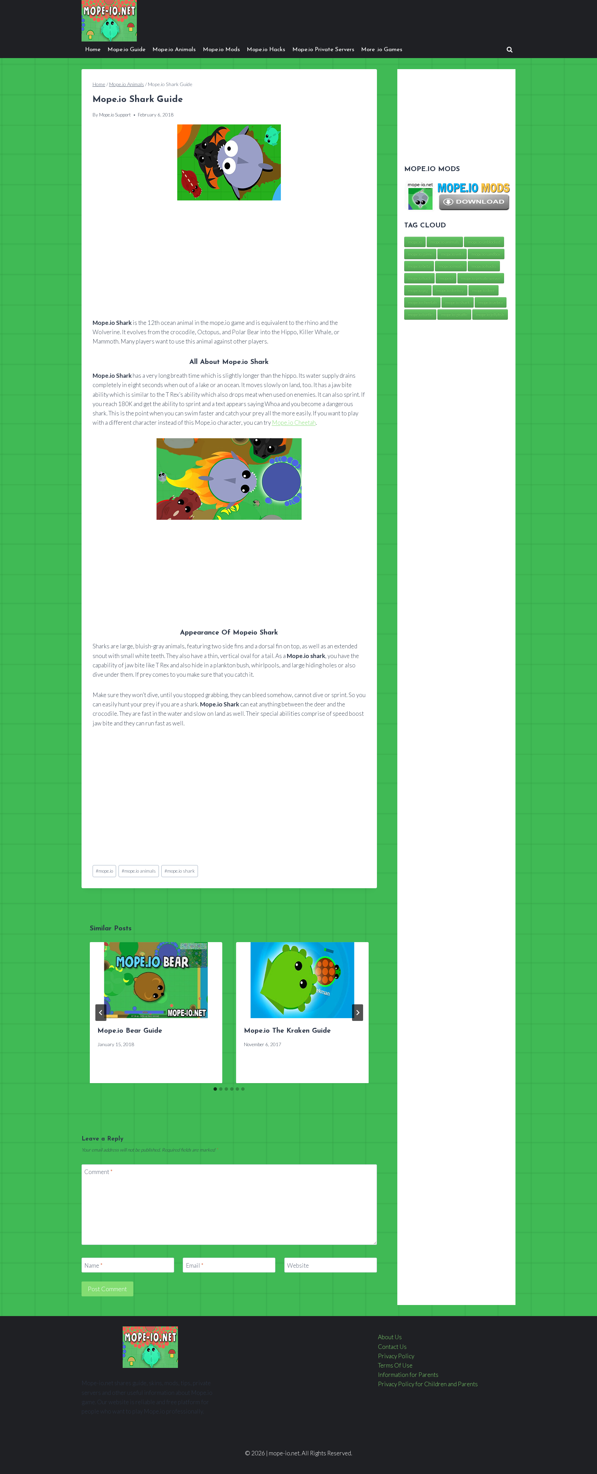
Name (93, 1265)
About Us (390, 1337)
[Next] (357, 1012)
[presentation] (156, 980)
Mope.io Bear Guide (129, 1030)
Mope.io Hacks (266, 50)
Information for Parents (408, 1374)
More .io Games (381, 50)
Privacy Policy (396, 1356)
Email (194, 1265)
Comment (98, 1171)
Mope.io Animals (174, 50)
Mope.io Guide (126, 50)
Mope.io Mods (221, 50)
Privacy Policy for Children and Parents (428, 1384)
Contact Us (392, 1346)
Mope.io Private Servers (323, 50)
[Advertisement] (229, 260)
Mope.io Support (115, 115)
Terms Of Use (395, 1365)
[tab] (215, 1089)
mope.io (104, 871)
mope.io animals (139, 871)
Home (93, 50)
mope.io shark (179, 871)
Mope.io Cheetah (294, 422)
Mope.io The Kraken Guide (287, 1030)
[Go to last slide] (100, 1012)
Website (298, 1265)
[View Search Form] (509, 50)
